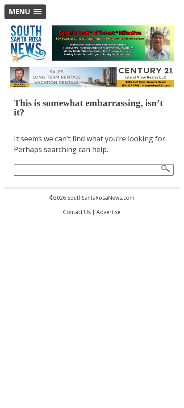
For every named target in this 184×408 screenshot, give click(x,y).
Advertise (108, 212)
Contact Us (77, 212)
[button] (25, 11)
